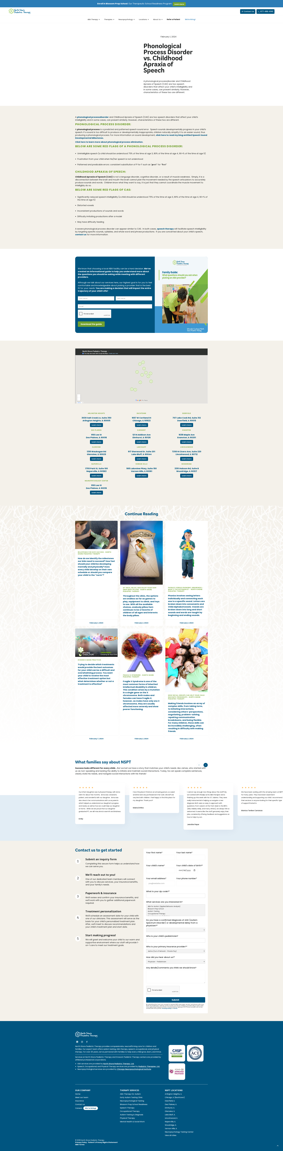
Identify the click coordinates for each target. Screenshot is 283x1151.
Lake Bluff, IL (170, 1114)
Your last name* (184, 852)
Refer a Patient (173, 19)
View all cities (170, 1135)
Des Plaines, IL (171, 1104)
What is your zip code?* (158, 891)
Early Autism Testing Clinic (131, 1097)
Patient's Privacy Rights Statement (103, 1142)
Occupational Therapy (130, 1111)
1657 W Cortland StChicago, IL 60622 (141, 419)
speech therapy (165, 228)
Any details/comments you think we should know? (171, 967)
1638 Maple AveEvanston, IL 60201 (186, 436)
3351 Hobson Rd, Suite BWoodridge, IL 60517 (187, 470)
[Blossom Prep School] (176, 909)
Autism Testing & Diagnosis (131, 1114)
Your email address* (156, 878)
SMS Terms (79, 1144)
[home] (20, 11)
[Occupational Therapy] (176, 914)
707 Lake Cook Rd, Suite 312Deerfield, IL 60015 (187, 419)
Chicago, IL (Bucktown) (175, 1097)
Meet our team (81, 1097)
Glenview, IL (170, 1111)
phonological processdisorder (93, 117)
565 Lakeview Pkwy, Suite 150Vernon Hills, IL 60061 (141, 470)
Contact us (80, 1104)
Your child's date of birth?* (189, 865)
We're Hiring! (190, 19)
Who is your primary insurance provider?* (166, 946)
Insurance (79, 1101)
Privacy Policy (166, 1008)
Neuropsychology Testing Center (179, 1132)
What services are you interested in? (164, 901)
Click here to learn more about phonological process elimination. (109, 142)
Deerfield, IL (170, 1101)
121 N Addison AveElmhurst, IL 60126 (141, 436)
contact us (80, 234)
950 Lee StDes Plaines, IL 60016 (96, 436)
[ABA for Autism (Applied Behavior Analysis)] (176, 906)
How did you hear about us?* (160, 957)
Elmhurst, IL (170, 1108)
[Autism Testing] (176, 911)
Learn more (179, 4)
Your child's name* (155, 865)
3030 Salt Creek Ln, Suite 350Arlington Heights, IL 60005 (96, 419)
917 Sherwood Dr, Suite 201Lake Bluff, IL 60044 (141, 453)
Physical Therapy (127, 1118)
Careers (78, 1108)
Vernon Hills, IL (171, 1128)
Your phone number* (186, 878)
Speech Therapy (127, 1108)
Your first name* (154, 852)
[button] (93, 19)
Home (77, 1094)
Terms (175, 1008)
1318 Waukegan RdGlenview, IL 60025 (96, 453)
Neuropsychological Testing (132, 1101)
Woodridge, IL (170, 1125)
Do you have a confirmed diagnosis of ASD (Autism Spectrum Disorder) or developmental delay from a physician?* (171, 923)
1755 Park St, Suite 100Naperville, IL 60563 (96, 470)
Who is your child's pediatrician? (162, 936)
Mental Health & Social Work (132, 1121)
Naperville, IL (170, 1121)
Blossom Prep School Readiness (133, 1104)
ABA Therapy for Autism (130, 1094)
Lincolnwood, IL (171, 1118)
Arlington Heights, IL (173, 1094)
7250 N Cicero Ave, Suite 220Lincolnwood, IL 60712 (186, 453)
